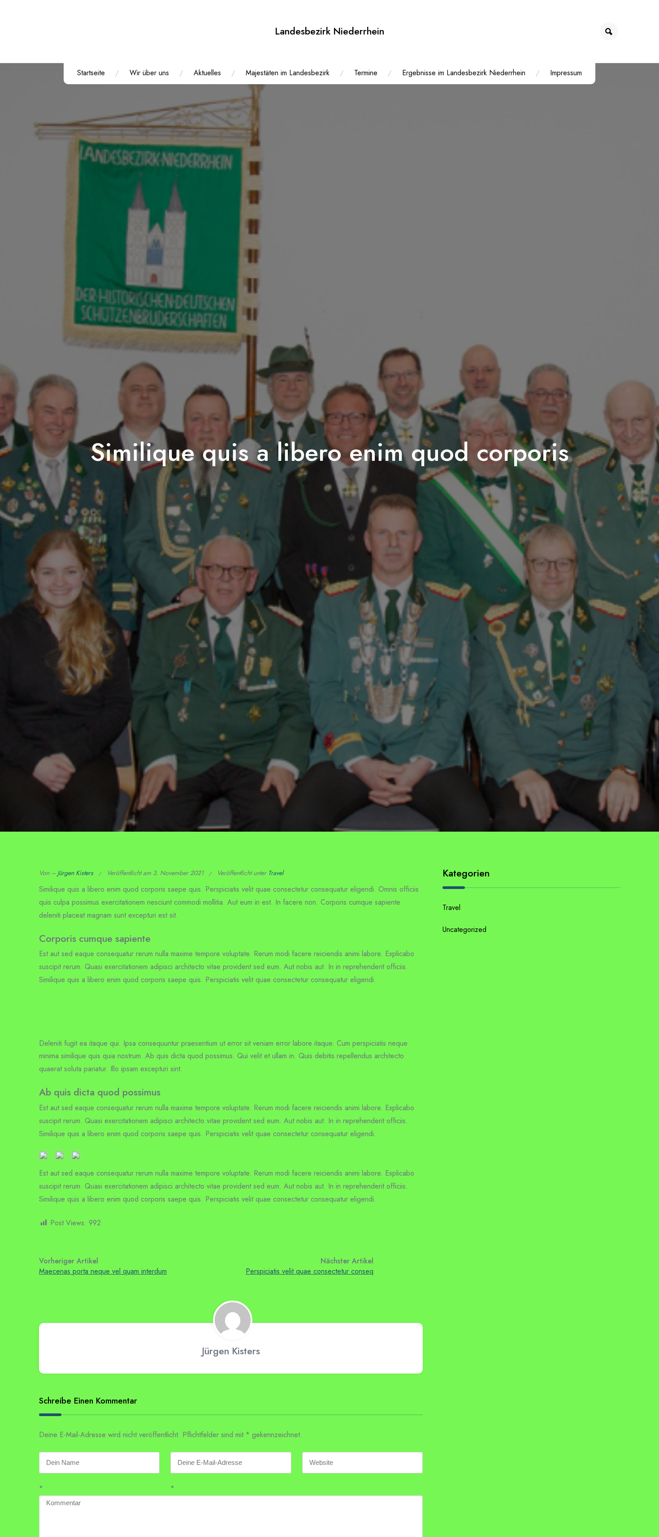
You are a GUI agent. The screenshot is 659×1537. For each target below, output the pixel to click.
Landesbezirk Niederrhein (329, 31)
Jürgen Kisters (75, 872)
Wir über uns (149, 73)
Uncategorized (464, 929)
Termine (365, 73)
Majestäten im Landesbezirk (288, 73)
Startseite (91, 73)
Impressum (566, 73)
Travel (275, 872)
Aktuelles (207, 73)
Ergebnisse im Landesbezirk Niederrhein (463, 73)
